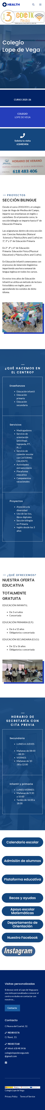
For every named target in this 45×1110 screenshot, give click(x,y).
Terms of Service (27, 1096)
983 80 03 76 (13, 1032)
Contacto (12, 1008)
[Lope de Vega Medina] (11, 4)
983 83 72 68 (13, 1044)
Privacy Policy (11, 1096)
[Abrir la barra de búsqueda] (33, 4)
